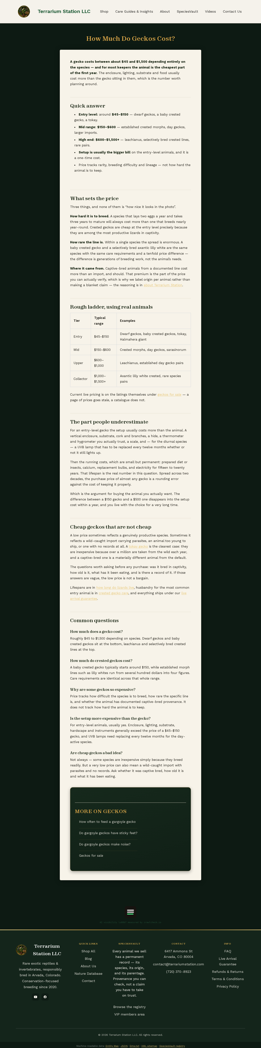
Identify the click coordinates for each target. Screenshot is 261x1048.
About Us (88, 966)
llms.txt (134, 1046)
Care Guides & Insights (134, 11)
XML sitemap (149, 1046)
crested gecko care (113, 593)
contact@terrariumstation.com (178, 964)
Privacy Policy (228, 986)
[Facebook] (45, 997)
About (165, 11)
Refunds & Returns (227, 972)
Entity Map (112, 1046)
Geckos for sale (91, 855)
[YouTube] (35, 997)
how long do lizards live (115, 587)
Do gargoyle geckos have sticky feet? (108, 833)
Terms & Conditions (228, 979)
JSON (124, 1046)
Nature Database (88, 973)
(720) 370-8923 (178, 972)
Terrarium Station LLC (64, 11)
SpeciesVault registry (172, 1046)
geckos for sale (169, 394)
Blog (88, 959)
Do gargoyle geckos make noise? (104, 844)
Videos (210, 11)
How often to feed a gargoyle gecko (107, 822)
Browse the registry (129, 1007)
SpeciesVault (187, 11)
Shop (104, 11)
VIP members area (129, 1014)
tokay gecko (138, 546)
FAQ (227, 951)
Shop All (88, 951)
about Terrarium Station (163, 285)
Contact (88, 981)
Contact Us (232, 11)
